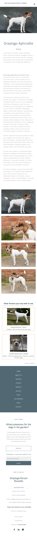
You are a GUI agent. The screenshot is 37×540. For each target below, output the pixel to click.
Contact (19, 407)
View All (19, 448)
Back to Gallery (30, 363)
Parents (19, 387)
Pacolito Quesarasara (15, 354)
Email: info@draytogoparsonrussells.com (19, 499)
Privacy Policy (19, 517)
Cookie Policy (18, 521)
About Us (18, 375)
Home (18, 371)
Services (19, 379)
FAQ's (18, 395)
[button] (34, 4)
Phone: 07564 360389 (18, 495)
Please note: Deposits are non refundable (19, 507)
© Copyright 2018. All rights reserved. (20, 502)
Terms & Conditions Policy (18, 511)
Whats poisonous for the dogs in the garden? (18, 426)
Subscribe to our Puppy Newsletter (18, 454)
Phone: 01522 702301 (18, 491)
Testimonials (18, 399)
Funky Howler (22, 524)
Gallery (18, 391)
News (18, 403)
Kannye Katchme (16, 327)
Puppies (18, 383)
